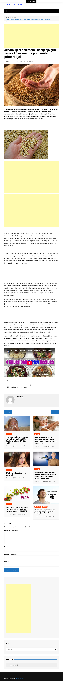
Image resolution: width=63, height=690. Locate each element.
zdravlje (31, 61)
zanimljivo (37, 506)
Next (54, 412)
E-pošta (10, 554)
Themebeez (19, 678)
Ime (9, 547)
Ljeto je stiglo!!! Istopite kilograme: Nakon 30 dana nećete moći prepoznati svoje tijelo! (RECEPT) (45, 440)
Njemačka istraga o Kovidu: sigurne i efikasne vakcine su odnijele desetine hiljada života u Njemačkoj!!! (45, 475)
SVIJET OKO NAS (13, 4)
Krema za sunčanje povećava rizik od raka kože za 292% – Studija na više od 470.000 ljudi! (17, 440)
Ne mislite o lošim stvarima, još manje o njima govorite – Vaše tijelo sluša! (45, 512)
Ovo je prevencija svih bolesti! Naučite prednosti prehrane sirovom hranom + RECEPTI (17, 509)
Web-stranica (8, 562)
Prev (9, 412)
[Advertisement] (31, 36)
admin (7, 61)
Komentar (11, 530)
